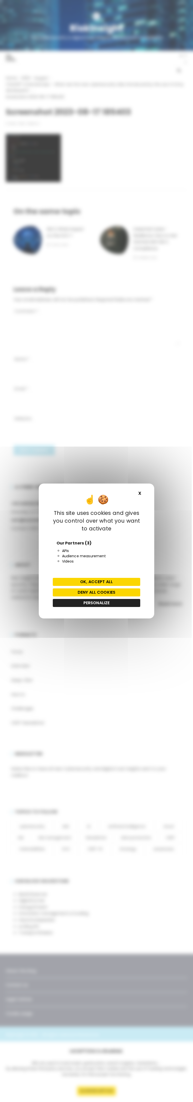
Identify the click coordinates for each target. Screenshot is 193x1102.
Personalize (96, 603)
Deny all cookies (96, 592)
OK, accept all (96, 582)
